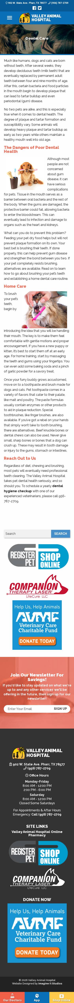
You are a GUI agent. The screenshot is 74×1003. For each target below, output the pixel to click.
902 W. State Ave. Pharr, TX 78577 (27, 3)
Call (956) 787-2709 (46, 814)
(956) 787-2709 (59, 3)
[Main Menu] (9, 17)
